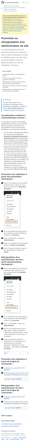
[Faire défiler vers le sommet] (26, 441)
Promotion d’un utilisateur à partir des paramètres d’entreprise (14, 176)
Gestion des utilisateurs (10, 9)
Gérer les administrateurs (10, 10)
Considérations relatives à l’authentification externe (13, 116)
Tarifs (7, 439)
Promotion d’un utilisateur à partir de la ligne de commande (14, 361)
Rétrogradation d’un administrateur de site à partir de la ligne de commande (12, 389)
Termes (15, 437)
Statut (2, 439)
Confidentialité (22, 437)
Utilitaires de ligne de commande (14, 110)
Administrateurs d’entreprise (11, 6)
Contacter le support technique (11, 426)
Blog (22, 439)
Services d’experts (15, 439)
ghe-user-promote (15, 373)
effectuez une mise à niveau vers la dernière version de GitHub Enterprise (15, 27)
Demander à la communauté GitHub (12, 423)
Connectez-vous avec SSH (12, 368)
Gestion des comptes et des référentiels (14, 7)
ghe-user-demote (15, 401)
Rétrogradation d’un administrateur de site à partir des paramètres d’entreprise (12, 260)
